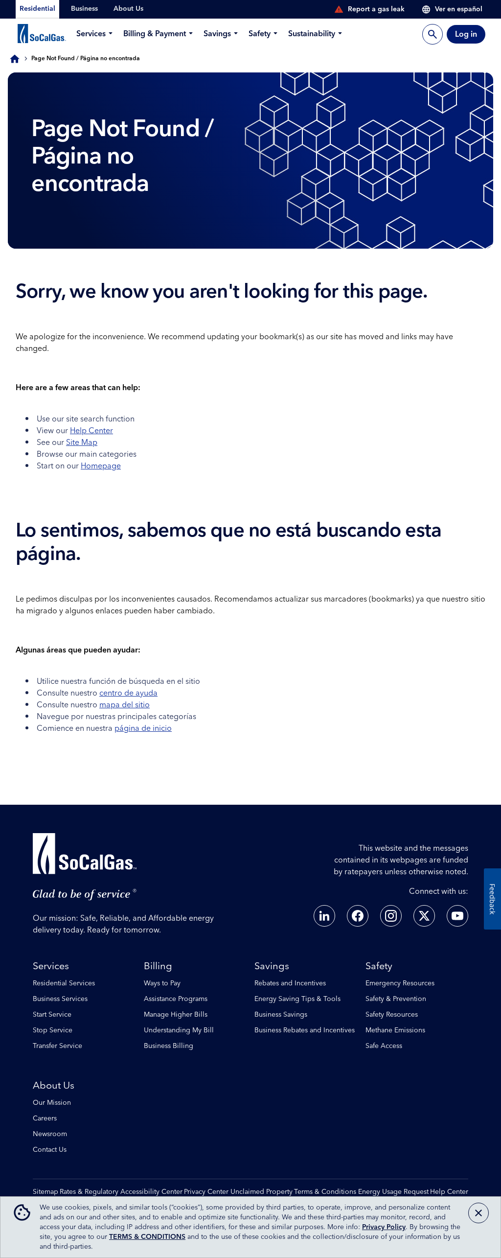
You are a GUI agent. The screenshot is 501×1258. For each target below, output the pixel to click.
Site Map (81, 442)
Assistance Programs (175, 999)
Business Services (60, 999)
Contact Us (50, 1150)
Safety (378, 966)
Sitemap (45, 1192)
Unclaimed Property (261, 1192)
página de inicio (143, 728)
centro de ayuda (128, 693)
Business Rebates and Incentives (304, 1030)
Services (51, 966)
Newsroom (50, 1134)
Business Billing (168, 1046)
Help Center (91, 431)
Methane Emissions (395, 1030)
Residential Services (64, 983)
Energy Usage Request (393, 1192)
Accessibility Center (151, 1192)
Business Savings (280, 1015)
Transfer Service (57, 1046)
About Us (53, 1086)
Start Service (52, 1015)
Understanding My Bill (179, 1030)
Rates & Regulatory (89, 1192)
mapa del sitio (124, 705)
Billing (158, 966)
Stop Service (52, 1030)
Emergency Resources (399, 983)
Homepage (101, 466)
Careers (45, 1118)
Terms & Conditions (325, 1192)
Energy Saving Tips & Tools (297, 999)
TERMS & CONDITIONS (147, 1237)
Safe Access (383, 1046)
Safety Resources (391, 1015)
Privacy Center (206, 1192)
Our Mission (52, 1103)
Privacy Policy (384, 1227)
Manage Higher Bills (175, 1015)
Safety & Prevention (395, 999)
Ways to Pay (162, 983)
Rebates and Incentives (290, 983)
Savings (271, 966)
